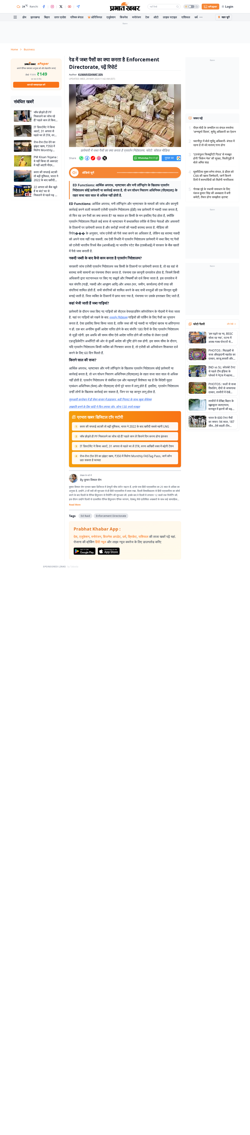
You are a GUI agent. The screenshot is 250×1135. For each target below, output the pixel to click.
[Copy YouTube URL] (93, 158)
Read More (75, 504)
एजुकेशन (111, 17)
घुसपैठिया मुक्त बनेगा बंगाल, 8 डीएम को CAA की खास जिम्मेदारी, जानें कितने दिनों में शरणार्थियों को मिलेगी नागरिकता (213, 176)
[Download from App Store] (109, 551)
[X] (61, 6)
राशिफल (185, 17)
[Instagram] (52, 6)
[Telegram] (78, 6)
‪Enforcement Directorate (111, 516)
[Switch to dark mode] (191, 6)
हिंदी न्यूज (100, 542)
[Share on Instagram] (99, 158)
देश (75, 536)
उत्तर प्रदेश (60, 17)
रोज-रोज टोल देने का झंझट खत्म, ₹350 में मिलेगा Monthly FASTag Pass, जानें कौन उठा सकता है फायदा (126, 458)
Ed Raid (85, 516)
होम (24, 17)
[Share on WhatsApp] (81, 158)
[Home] (125, 6)
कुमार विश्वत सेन (92, 480)
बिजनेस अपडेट (112, 536)
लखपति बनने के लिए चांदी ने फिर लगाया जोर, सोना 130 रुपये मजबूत (104, 407)
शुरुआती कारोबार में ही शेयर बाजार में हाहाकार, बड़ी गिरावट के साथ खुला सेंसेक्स (110, 399)
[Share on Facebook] (87, 158)
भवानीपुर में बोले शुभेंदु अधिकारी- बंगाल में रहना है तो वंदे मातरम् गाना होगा (214, 143)
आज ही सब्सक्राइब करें (36, 84)
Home (14, 49)
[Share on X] (104, 158)
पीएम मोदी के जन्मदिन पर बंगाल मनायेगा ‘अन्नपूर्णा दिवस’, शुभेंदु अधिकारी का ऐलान (214, 130)
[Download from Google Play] (85, 551)
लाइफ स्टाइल (170, 17)
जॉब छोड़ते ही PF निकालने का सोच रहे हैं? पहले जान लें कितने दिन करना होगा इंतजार (124, 436)
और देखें (230, 324)
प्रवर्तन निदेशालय (118, 317)
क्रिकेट (132, 536)
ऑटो (156, 17)
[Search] (177, 6)
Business (29, 49)
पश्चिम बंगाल (76, 17)
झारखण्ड (35, 17)
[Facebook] (43, 6)
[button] (125, 115)
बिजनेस (124, 17)
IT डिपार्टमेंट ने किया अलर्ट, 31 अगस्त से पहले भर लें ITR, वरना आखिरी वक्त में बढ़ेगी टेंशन (127, 446)
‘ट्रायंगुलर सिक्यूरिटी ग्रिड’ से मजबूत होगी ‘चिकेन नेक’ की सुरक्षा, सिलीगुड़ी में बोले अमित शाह (213, 158)
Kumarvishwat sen (90, 74)
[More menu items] (201, 17)
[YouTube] (69, 6)
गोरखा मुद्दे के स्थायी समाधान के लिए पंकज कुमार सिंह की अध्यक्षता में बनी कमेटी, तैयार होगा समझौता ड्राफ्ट (211, 193)
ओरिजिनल (96, 17)
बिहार (47, 17)
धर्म (196, 17)
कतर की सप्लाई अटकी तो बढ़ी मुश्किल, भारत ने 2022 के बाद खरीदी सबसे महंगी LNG (124, 426)
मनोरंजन (136, 17)
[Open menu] (15, 17)
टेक (147, 17)
